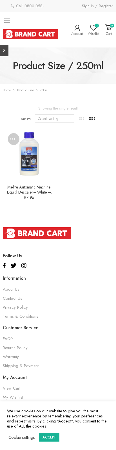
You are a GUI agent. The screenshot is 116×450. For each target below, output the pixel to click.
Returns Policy (15, 348)
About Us (11, 289)
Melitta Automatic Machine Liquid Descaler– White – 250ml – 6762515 (29, 192)
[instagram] (23, 265)
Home (7, 90)
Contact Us (12, 298)
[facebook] (4, 265)
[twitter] (13, 265)
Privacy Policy (15, 307)
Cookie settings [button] (21, 437)
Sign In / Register (97, 6)
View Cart (11, 388)
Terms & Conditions (20, 316)
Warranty (11, 357)
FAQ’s (8, 339)
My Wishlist (13, 397)
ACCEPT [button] (49, 437)
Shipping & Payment (21, 366)
